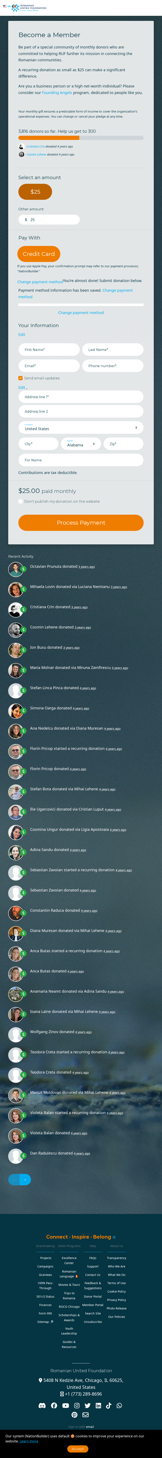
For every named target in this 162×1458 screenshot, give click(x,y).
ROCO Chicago (69, 1307)
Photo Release (117, 1308)
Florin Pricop (41, 748)
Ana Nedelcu (41, 728)
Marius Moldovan (45, 1092)
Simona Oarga (43, 707)
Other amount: (31, 209)
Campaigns (45, 1266)
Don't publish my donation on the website (62, 501)
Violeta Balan (42, 1112)
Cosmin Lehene (36, 146)
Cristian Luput (91, 809)
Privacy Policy (116, 1300)
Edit (21, 334)
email (90, 1427)
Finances (45, 1305)
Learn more (29, 1441)
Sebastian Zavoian (46, 869)
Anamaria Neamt (45, 991)
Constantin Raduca (47, 910)
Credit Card (39, 253)
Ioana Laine (40, 1011)
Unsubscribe (93, 1322)
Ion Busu (32, 154)
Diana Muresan (89, 728)
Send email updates (41, 378)
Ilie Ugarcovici (42, 809)
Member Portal (92, 1305)
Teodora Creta (42, 1051)
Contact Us (92, 1275)
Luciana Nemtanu (94, 586)
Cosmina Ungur (44, 829)
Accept (78, 1449)
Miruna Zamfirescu (94, 667)
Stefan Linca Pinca (46, 687)
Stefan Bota (40, 788)
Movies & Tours (69, 1285)
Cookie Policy (116, 1291)
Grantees (45, 1275)
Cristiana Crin (42, 606)
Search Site (93, 1313)
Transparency (116, 1258)
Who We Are (116, 1266)
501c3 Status (45, 1296)
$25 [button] (35, 191)
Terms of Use (116, 1283)
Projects (45, 1258)
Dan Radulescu (43, 1153)
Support (93, 1266)
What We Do (116, 1275)
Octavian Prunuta (45, 566)
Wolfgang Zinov (44, 1031)
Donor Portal (93, 1296)
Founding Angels (57, 92)
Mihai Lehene (86, 788)
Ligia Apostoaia (95, 829)
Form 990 (45, 1313)
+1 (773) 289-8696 (81, 1394)
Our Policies (116, 1317)
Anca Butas (40, 950)
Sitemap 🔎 (45, 1322)
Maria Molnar (42, 667)
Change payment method (40, 281)
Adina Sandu (41, 849)
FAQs (92, 1258)
